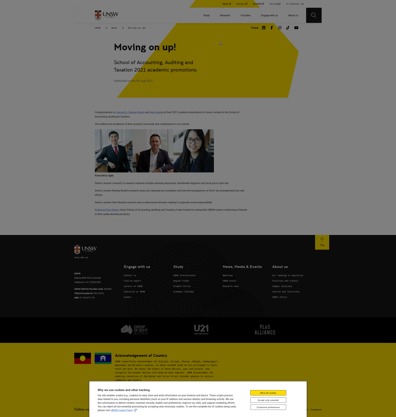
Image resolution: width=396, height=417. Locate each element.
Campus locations (282, 286)
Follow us (81, 409)
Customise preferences (268, 407)
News (114, 27)
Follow (254, 27)
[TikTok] (288, 27)
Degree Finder (181, 280)
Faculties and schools (285, 280)
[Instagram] (280, 27)
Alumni (127, 296)
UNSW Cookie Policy (124, 410)
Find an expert (132, 280)
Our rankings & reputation (287, 275)
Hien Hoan (155, 112)
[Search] (314, 15)
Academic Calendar (183, 291)
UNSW (97, 27)
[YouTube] (296, 27)
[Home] (106, 15)
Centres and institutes (285, 291)
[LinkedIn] (264, 27)
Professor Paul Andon (107, 209)
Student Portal (182, 286)
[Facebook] (272, 27)
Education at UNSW (134, 291)
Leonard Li (121, 112)
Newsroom (228, 275)
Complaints (316, 409)
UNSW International (184, 275)
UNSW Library (279, 296)
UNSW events (229, 280)
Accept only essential (268, 400)
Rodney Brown (136, 112)
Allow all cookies (268, 392)
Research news (231, 286)
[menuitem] (206, 15)
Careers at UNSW (133, 286)
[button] (322, 242)
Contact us (130, 275)
